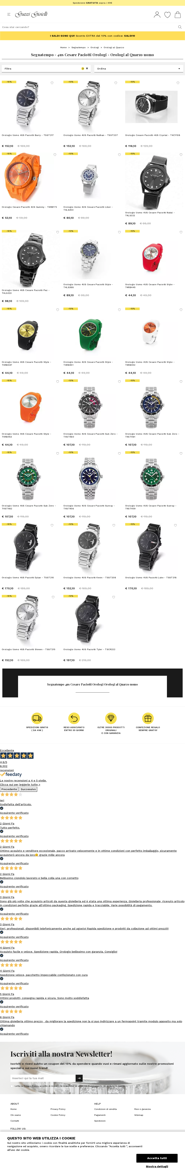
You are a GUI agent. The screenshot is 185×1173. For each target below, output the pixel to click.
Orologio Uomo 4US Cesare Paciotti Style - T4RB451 (88, 363)
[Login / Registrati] (157, 14)
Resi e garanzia (142, 1109)
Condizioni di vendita (105, 1109)
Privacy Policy (31, 1086)
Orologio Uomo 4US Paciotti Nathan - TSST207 (90, 135)
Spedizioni (100, 1121)
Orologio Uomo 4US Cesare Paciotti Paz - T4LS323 (26, 291)
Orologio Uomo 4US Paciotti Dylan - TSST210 (28, 577)
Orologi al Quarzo (114, 47)
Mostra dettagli (157, 1166)
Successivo (28, 789)
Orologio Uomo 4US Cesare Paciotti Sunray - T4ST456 (89, 507)
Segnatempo (79, 47)
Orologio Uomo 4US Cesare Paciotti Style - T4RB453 (26, 435)
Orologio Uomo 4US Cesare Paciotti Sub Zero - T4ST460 (90, 435)
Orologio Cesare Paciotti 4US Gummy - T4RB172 (29, 207)
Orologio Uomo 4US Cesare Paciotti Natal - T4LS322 (150, 214)
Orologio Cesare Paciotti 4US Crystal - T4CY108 (152, 135)
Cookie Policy (58, 1115)
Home (63, 47)
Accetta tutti (157, 1158)
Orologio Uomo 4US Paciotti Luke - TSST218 (151, 577)
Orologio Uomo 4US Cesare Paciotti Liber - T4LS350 (88, 208)
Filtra (44, 68)
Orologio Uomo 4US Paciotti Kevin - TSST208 (89, 577)
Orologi (95, 47)
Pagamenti (100, 1115)
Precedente (9, 789)
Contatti (14, 1121)
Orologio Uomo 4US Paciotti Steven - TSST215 (28, 649)
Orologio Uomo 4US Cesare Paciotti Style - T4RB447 (26, 363)
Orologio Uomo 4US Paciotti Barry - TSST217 (28, 135)
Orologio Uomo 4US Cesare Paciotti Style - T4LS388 (88, 286)
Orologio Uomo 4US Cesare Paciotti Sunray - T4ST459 (151, 507)
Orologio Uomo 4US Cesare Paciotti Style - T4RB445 (150, 286)
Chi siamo (15, 1115)
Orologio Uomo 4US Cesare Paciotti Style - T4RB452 (150, 363)
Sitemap (138, 1115)
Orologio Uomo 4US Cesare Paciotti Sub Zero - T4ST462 (29, 507)
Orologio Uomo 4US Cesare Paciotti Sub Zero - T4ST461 (152, 435)
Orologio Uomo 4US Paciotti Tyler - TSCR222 (89, 649)
